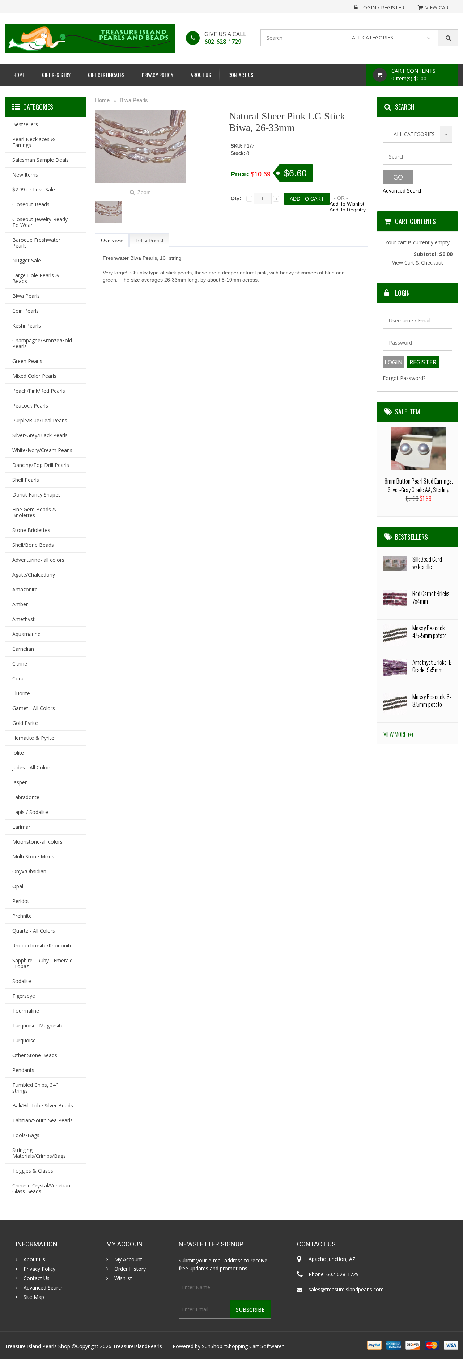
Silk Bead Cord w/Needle (427, 563)
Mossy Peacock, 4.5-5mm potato (429, 632)
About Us (201, 75)
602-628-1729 (222, 42)
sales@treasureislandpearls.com (346, 1289)
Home (19, 75)
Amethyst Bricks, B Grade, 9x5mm (432, 666)
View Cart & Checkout (417, 262)
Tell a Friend (149, 240)
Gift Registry (56, 75)
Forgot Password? (404, 378)
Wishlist (123, 1278)
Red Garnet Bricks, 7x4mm (431, 597)
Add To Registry (348, 209)
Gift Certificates (106, 75)
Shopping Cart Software (254, 1346)
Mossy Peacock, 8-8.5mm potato (431, 700)
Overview (112, 240)
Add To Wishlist (347, 204)
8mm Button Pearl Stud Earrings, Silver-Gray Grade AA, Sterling (419, 485)
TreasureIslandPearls (137, 1346)
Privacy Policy (157, 75)
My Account (128, 1259)
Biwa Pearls (134, 100)
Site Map (34, 1297)
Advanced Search (403, 190)
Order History (130, 1269)
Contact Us (240, 75)
